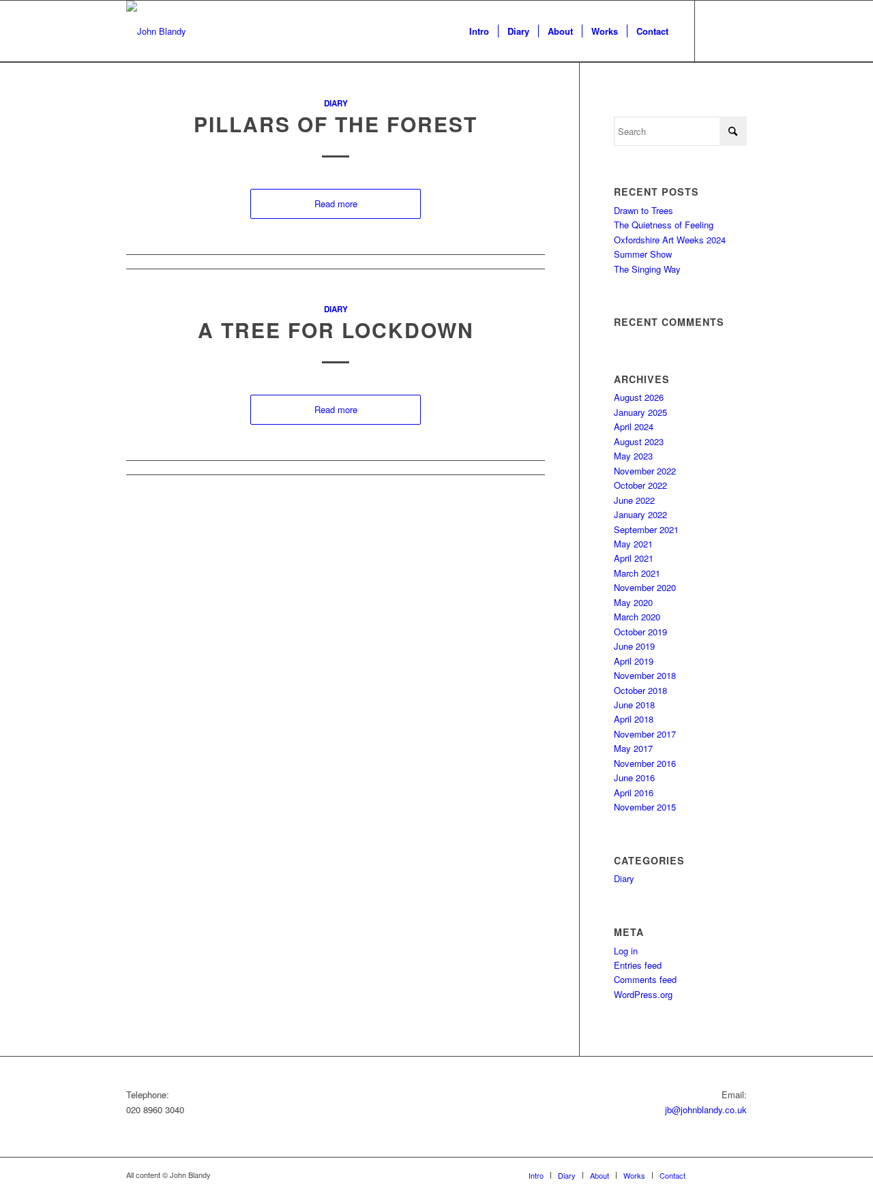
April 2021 (633, 558)
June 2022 (634, 500)
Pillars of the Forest (335, 123)
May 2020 (633, 602)
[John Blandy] (156, 31)
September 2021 (646, 529)
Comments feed (645, 979)
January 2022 (640, 514)
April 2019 (633, 660)
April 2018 (633, 718)
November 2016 (645, 763)
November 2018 (645, 675)
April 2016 (633, 792)
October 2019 (640, 631)
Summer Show (643, 253)
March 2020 (637, 616)
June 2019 (634, 645)
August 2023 (639, 441)
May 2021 (633, 543)
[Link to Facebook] (716, 30)
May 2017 (633, 748)
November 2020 (645, 587)
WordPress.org (643, 994)
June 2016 (634, 777)
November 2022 (645, 470)
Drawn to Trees (643, 210)
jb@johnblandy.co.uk (706, 1109)
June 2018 (634, 704)
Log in (626, 950)
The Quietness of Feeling (663, 224)
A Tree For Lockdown (336, 329)
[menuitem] (479, 31)
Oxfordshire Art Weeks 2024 (670, 239)
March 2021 (637, 573)
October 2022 (640, 485)
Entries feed (638, 964)
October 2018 (640, 690)
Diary (336, 103)
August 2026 (639, 397)
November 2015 (645, 806)
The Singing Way (647, 268)
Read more (335, 203)
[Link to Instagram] (736, 30)
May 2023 (633, 455)
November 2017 (645, 733)
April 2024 (633, 426)
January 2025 (640, 412)
